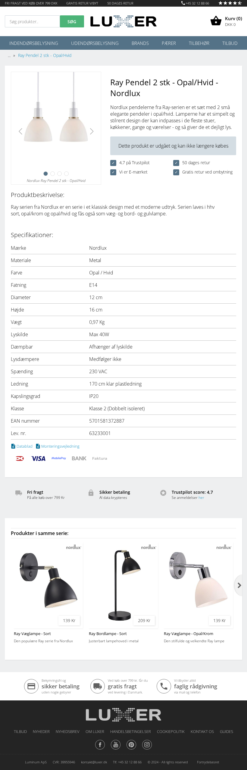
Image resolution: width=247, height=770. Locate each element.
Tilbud (230, 43)
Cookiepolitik (171, 731)
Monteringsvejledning (60, 446)
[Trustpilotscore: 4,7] (230, 3)
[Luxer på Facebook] (100, 749)
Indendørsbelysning (33, 43)
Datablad (25, 446)
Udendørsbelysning (95, 43)
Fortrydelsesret (208, 762)
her (201, 497)
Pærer (169, 43)
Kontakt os (202, 731)
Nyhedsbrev (68, 731)
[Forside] (123, 712)
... (9, 55)
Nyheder (41, 731)
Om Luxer (95, 731)
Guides (226, 731)
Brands (140, 43)
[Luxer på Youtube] (116, 749)
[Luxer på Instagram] (147, 749)
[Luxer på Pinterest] (131, 749)
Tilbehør (199, 43)
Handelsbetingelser (130, 731)
